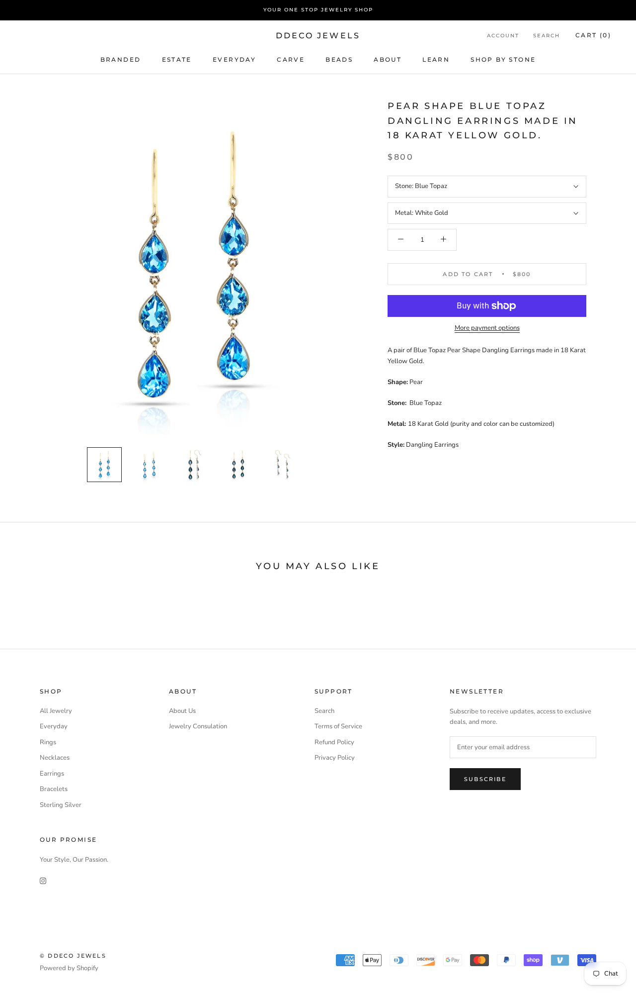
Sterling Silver (60, 804)
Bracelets (54, 789)
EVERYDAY (234, 59)
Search (546, 35)
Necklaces (55, 757)
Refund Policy (334, 742)
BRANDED (120, 59)
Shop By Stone (503, 59)
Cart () (593, 35)
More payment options (487, 327)
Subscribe (485, 779)
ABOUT (387, 59)
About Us (182, 710)
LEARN (436, 59)
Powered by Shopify (69, 968)
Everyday (54, 726)
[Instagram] (43, 880)
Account (503, 35)
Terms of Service (338, 726)
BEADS (339, 59)
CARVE (291, 59)
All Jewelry (56, 710)
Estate (177, 59)
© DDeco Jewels (73, 955)
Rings (48, 742)
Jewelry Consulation (198, 726)
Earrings (52, 773)
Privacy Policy (335, 757)
